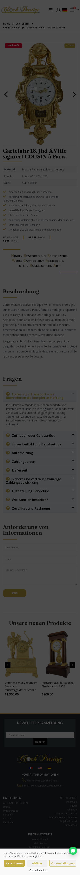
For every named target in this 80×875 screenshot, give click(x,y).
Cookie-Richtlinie (38, 870)
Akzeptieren (14, 863)
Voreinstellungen (63, 863)
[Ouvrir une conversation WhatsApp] (73, 851)
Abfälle (37, 863)
